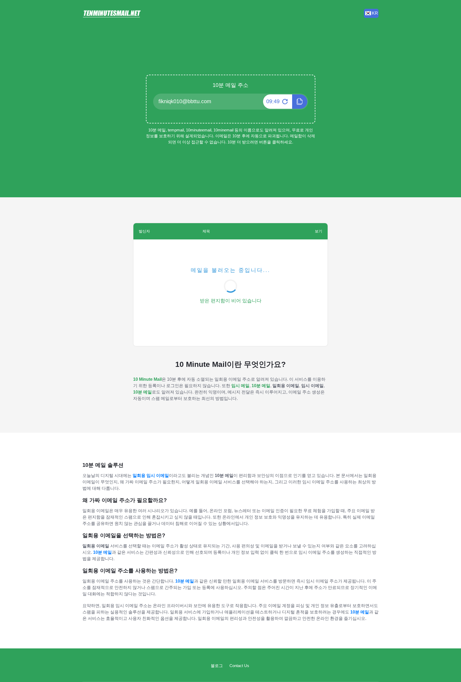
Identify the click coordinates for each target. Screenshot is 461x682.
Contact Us (239, 665)
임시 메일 (240, 385)
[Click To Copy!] (299, 101)
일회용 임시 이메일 (151, 475)
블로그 (217, 665)
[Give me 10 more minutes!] (284, 102)
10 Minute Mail (147, 379)
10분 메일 (261, 385)
